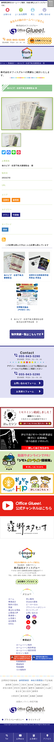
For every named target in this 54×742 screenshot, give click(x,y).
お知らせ (7, 11)
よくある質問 (21, 11)
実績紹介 (11, 63)
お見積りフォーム (39, 40)
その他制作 (21, 669)
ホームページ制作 (24, 645)
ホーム (2, 63)
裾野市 (32, 688)
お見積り (12, 618)
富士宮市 (27, 691)
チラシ (6, 215)
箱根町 (40, 696)
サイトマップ (32, 610)
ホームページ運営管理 (26, 650)
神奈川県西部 (37, 680)
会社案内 (12, 621)
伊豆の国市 (8, 688)
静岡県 (16, 200)
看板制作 (20, 664)
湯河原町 (24, 696)
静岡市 (35, 691)
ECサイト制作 (22, 653)
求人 (32, 11)
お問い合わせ (44, 11)
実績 (10, 607)
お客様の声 (13, 613)
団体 (5, 229)
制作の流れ (13, 604)
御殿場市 (40, 688)
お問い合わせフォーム (25, 383)
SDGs (11, 624)
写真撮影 (20, 667)
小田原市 (15, 696)
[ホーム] (27, 35)
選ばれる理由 (14, 610)
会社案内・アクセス (26, 581)
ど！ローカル (32, 604)
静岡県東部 (24, 680)
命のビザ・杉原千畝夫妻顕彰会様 (28, 319)
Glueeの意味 (31, 602)
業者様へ (12, 615)
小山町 (48, 688)
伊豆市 (17, 688)
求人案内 (30, 599)
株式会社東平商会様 (25, 322)
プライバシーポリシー (36, 607)
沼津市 (6, 200)
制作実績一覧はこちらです (26, 334)
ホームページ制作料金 (26, 647)
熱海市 (24, 688)
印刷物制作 (21, 661)
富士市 (19, 691)
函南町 (45, 685)
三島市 (23, 685)
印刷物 (16, 215)
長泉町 (38, 685)
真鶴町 (33, 696)
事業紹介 (12, 602)
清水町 (31, 685)
